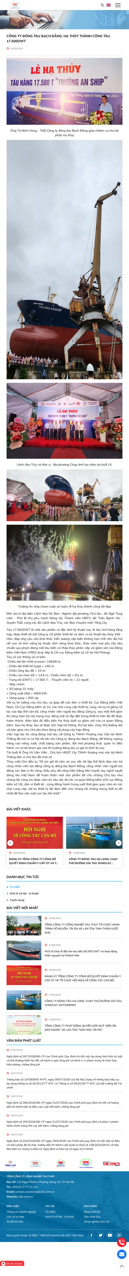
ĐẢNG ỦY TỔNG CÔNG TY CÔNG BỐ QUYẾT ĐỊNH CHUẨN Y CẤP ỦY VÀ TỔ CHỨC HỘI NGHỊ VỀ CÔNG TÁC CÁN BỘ (83, 978)
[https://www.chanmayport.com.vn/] (111, 1164)
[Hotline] (121, 1242)
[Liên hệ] (121, 1254)
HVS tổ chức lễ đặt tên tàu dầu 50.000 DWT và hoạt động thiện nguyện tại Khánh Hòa (81, 953)
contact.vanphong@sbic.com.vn (35, 1191)
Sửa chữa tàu (92, 1216)
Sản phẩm (90, 1206)
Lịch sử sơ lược (15, 1216)
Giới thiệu (13, 1206)
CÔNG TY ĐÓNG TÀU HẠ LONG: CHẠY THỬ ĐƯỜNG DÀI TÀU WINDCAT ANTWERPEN (33, 861)
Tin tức (50, 1206)
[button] (10, 843)
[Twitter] (100, 1235)
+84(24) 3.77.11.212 (25, 1186)
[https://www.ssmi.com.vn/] (86, 1164)
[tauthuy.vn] (60, 1164)
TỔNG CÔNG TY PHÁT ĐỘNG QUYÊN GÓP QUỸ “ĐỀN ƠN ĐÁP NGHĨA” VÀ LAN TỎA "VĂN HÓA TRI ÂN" (92, 861)
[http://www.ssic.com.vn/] (10, 1164)
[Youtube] (109, 1235)
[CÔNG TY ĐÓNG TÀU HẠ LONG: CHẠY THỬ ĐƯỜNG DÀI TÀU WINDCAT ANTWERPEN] (35, 833)
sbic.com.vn (25, 1196)
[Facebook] (91, 1235)
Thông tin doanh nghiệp (21, 1211)
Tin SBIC (15, 886)
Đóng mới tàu (92, 1211)
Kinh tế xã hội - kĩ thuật (24, 893)
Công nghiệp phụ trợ (96, 1221)
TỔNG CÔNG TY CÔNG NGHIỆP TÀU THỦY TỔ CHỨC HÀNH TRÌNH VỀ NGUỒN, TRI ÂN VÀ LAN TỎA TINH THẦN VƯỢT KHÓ (82, 928)
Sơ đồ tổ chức (15, 1221)
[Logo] (15, 5)
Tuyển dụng (17, 900)
